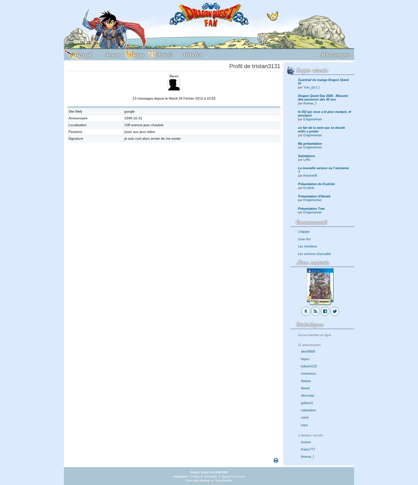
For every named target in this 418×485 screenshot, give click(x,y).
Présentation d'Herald (314, 196)
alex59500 (308, 351)
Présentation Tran (311, 208)
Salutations (306, 156)
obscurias (307, 395)
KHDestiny (210, 476)
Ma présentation (310, 143)
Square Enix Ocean (233, 476)
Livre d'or (304, 239)
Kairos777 (308, 449)
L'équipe (303, 231)
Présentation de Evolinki (316, 184)
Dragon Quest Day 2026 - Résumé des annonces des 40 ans (323, 97)
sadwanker (308, 410)
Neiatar (306, 381)
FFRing (194, 476)
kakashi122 (309, 366)
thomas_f (309, 103)
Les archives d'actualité (314, 254)
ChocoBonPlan (223, 480)
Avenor (306, 442)
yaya (304, 425)
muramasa (308, 373)
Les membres (307, 246)
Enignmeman (312, 119)
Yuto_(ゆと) (311, 87)
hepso (305, 359)
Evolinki (308, 188)
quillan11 (307, 403)
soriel (304, 417)
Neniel (305, 388)
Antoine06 (310, 175)
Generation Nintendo (198, 480)
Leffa (306, 159)
